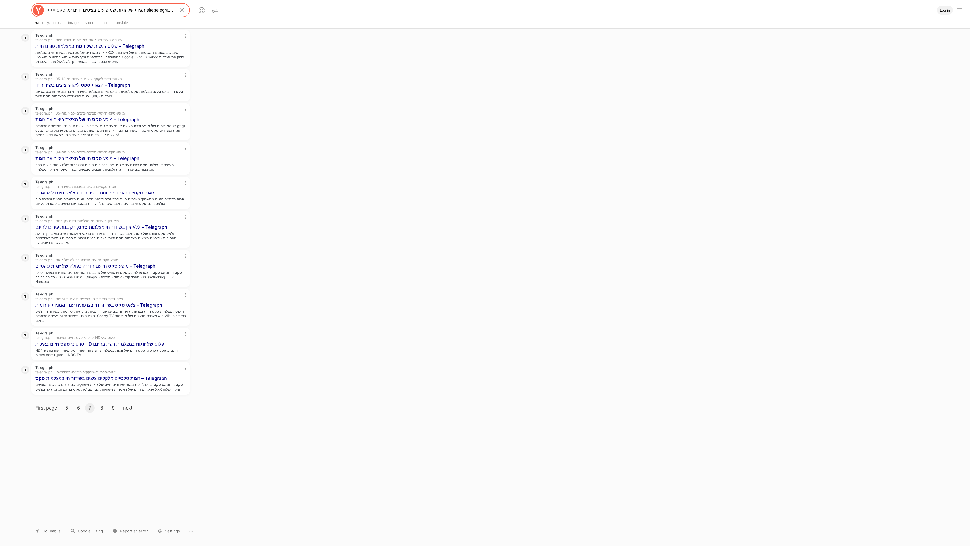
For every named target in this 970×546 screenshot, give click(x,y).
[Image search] (201, 10)
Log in (945, 10)
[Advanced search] (214, 10)
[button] (130, 531)
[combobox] (109, 10)
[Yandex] (38, 10)
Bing (99, 531)
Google (84, 531)
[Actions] (185, 36)
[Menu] (960, 10)
